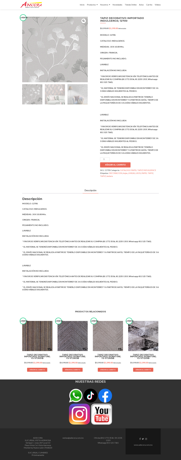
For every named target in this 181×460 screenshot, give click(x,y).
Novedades (117, 4)
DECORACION (115, 173)
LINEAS (131, 173)
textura (110, 176)
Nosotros (104, 4)
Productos (91, 4)
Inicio (82, 4)
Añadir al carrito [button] (37, 370)
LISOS (138, 173)
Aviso (141, 4)
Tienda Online (131, 4)
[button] (83, 21)
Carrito (149, 4)
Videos (158, 4)
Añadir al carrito (115, 165)
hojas (125, 173)
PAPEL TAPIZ (147, 173)
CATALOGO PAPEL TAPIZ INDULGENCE (138, 170)
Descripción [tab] (90, 190)
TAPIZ (103, 176)
